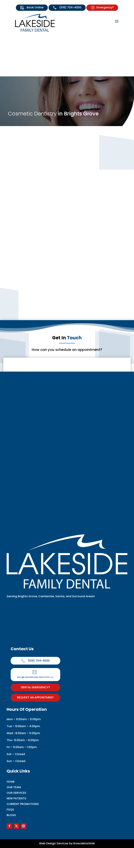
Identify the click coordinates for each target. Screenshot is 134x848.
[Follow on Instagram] (23, 826)
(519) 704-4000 (70, 7)
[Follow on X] (16, 826)
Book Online (34, 7)
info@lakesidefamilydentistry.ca (35, 677)
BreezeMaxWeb (84, 843)
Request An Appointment (35, 697)
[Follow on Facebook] (9, 826)
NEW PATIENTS (16, 798)
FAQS (10, 810)
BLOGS (11, 815)
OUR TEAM (14, 787)
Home (11, 782)
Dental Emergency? (35, 687)
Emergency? (105, 7)
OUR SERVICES (16, 793)
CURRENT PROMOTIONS (23, 804)
